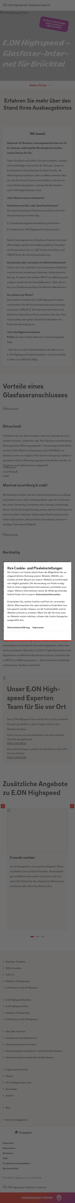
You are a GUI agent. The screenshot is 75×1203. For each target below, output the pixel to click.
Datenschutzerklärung (18, 627)
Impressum (38, 627)
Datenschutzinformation (48, 594)
